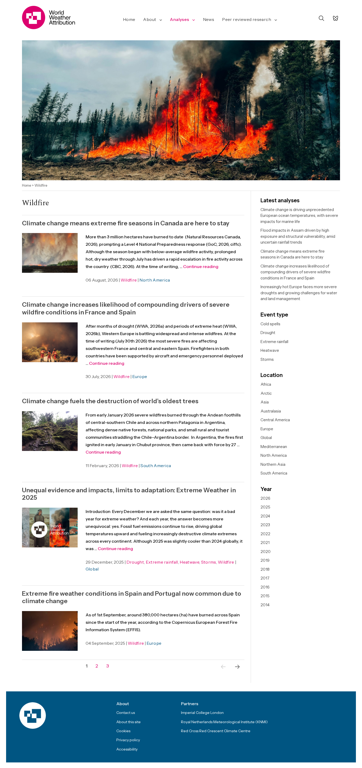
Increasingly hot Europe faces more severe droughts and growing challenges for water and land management (299, 292)
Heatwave (189, 562)
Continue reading (200, 266)
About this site (128, 721)
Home (129, 19)
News (208, 19)
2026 (265, 498)
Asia (265, 402)
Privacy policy (128, 740)
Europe (139, 376)
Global (92, 569)
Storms (208, 562)
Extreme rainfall (162, 562)
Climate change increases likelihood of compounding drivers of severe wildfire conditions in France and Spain (125, 308)
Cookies (123, 730)
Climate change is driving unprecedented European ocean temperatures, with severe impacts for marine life (299, 215)
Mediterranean (274, 446)
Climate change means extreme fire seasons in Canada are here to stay (125, 223)
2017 (265, 578)
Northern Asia (273, 464)
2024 (265, 516)
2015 (265, 595)
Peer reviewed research (246, 19)
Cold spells (270, 323)
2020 (266, 551)
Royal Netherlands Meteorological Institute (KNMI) (224, 721)
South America (155, 465)
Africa (266, 384)
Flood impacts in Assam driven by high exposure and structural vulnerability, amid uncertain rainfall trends (298, 236)
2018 (265, 569)
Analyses (179, 19)
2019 (265, 560)
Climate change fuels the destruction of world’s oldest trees (110, 401)
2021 (265, 542)
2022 (265, 533)
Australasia (271, 411)
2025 (265, 507)
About (149, 19)
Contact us (125, 712)
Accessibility (127, 749)
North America (154, 280)
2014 (265, 604)
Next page (236, 673)
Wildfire (129, 280)
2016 (265, 587)
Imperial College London (202, 712)
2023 (265, 524)
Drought (135, 562)
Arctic (266, 393)
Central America (275, 419)
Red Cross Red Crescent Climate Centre (215, 730)
